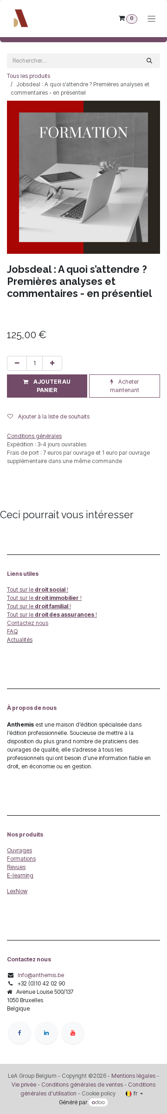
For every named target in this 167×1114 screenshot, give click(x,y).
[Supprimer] (17, 363)
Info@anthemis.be (41, 975)
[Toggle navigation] (151, 19)
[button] (47, 386)
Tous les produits (28, 75)
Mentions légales (133, 1075)
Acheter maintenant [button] (124, 385)
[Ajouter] (52, 363)
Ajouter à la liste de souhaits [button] (53, 416)
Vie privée (24, 1084)
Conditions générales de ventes (81, 1084)
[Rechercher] (149, 60)
